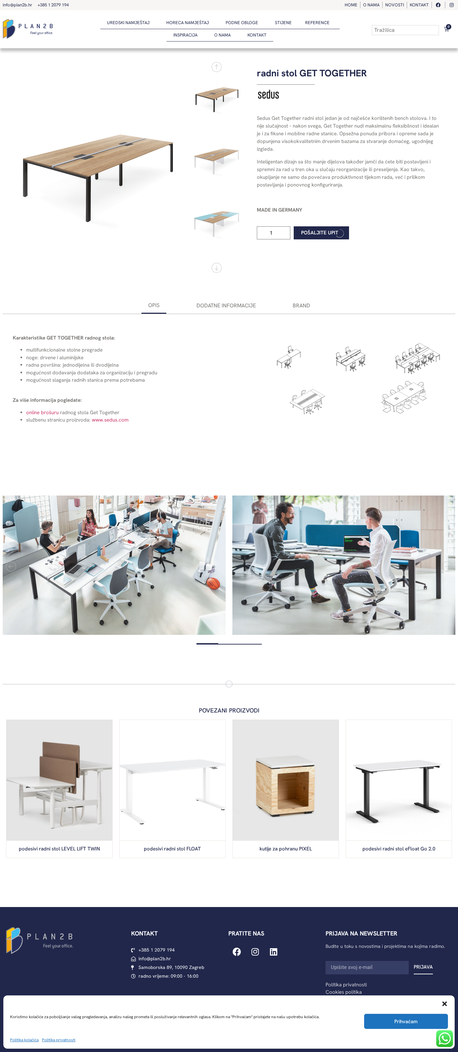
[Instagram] (255, 951)
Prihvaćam (406, 1021)
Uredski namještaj (128, 22)
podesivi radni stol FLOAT (172, 848)
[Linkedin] (273, 951)
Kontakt (257, 35)
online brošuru (42, 412)
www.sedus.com (110, 420)
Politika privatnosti (58, 1040)
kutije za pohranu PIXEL (286, 848)
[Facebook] (236, 951)
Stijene (283, 22)
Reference (317, 22)
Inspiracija (185, 35)
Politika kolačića (24, 1040)
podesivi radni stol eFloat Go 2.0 (398, 848)
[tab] (153, 306)
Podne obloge (242, 22)
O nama (222, 35)
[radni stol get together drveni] (97, 167)
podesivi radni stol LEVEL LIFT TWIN (59, 848)
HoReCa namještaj (187, 22)
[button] (444, 1003)
